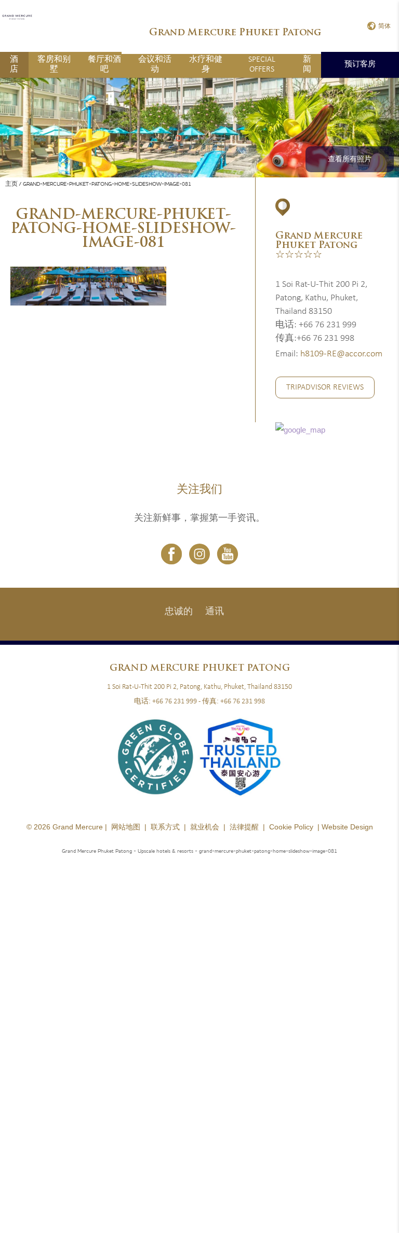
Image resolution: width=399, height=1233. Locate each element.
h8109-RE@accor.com (341, 354)
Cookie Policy (291, 827)
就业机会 (204, 827)
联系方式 (165, 827)
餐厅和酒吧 (104, 65)
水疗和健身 (205, 65)
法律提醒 (244, 827)
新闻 (307, 65)
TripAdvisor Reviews (325, 387)
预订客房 (360, 64)
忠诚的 (179, 612)
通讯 (214, 612)
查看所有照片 (349, 159)
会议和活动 (154, 65)
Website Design (347, 827)
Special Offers (261, 65)
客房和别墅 (54, 65)
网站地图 (125, 827)
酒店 (14, 65)
